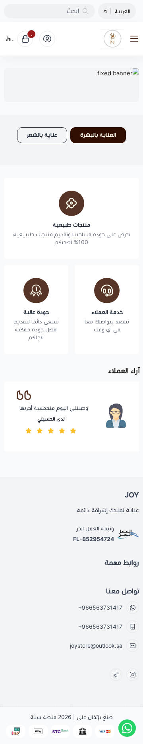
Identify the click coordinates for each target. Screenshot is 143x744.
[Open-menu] (136, 39)
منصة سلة (43, 717)
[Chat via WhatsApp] (127, 728)
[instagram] (132, 674)
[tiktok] (116, 674)
